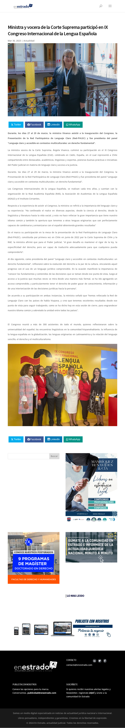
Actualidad (28, 40)
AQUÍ (91, 692)
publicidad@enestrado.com (41, 692)
